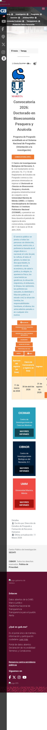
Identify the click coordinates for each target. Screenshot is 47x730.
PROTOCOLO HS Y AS (24, 349)
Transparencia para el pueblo (22, 612)
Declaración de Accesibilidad (22, 647)
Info (30, 353)
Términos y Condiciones (20, 650)
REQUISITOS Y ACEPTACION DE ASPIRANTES (24, 334)
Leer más (23, 639)
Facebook (25, 322)
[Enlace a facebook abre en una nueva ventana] (10, 677)
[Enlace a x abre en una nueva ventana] (15, 677)
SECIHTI (12, 552)
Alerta (11, 615)
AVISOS (19, 353)
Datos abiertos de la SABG (21, 599)
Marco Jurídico (15, 602)
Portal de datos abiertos (20, 644)
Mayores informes (24, 432)
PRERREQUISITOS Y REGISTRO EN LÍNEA (24, 328)
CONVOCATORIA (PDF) (23, 157)
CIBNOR (12, 561)
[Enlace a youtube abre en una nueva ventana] (24, 677)
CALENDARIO (24, 340)
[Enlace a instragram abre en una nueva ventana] (19, 677)
